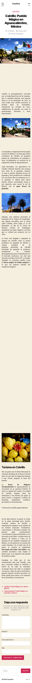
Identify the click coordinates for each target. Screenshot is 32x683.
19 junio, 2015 (22, 31)
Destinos (16, 11)
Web (3, 648)
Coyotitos (16, 4)
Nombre (5, 631)
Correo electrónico (8, 640)
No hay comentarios (17, 34)
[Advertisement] (14, 80)
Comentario (5, 615)
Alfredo (12, 31)
